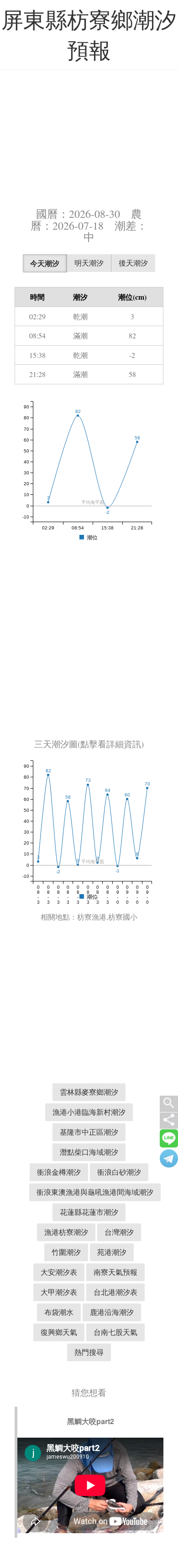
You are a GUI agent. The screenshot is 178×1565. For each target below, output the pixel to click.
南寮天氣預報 (115, 1272)
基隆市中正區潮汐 (89, 1132)
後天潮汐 (133, 262)
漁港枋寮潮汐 (66, 1232)
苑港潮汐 (111, 1252)
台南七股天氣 (115, 1332)
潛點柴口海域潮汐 (89, 1152)
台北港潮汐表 (115, 1292)
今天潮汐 (44, 263)
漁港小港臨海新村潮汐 (89, 1112)
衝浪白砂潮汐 (119, 1172)
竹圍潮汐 (66, 1252)
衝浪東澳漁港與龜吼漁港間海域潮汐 (95, 1192)
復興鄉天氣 (59, 1332)
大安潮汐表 (59, 1272)
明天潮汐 (89, 262)
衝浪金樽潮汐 (59, 1172)
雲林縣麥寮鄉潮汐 (89, 1092)
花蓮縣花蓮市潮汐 (89, 1212)
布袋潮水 (58, 1312)
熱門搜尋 (89, 1352)
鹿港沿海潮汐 (112, 1312)
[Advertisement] (89, 133)
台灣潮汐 (119, 1232)
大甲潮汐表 (59, 1292)
